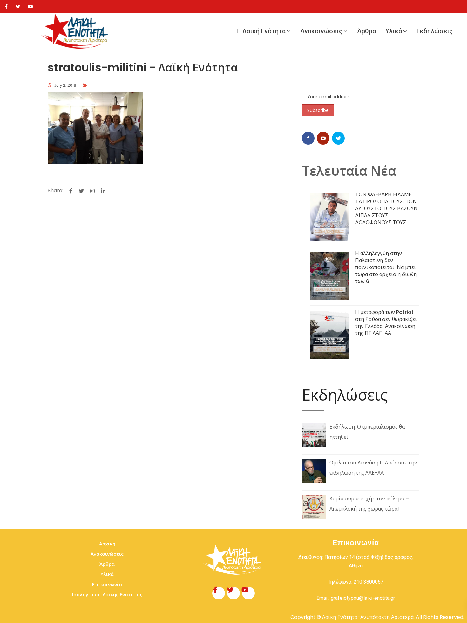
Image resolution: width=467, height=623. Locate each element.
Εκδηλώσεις (434, 31)
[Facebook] (6, 6)
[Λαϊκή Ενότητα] (76, 31)
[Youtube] (30, 6)
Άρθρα (366, 31)
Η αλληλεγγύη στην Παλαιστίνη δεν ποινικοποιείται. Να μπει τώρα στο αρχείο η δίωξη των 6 (386, 267)
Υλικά (393, 31)
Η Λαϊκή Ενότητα (261, 31)
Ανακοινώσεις (321, 31)
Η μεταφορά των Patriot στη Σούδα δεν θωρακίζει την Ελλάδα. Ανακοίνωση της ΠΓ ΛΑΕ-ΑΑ (386, 322)
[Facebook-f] (218, 593)
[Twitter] (18, 6)
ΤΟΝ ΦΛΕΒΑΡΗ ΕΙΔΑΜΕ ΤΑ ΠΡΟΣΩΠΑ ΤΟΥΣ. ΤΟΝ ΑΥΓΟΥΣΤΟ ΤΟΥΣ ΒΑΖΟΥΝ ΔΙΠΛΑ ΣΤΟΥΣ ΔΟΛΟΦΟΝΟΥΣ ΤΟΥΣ (386, 208)
